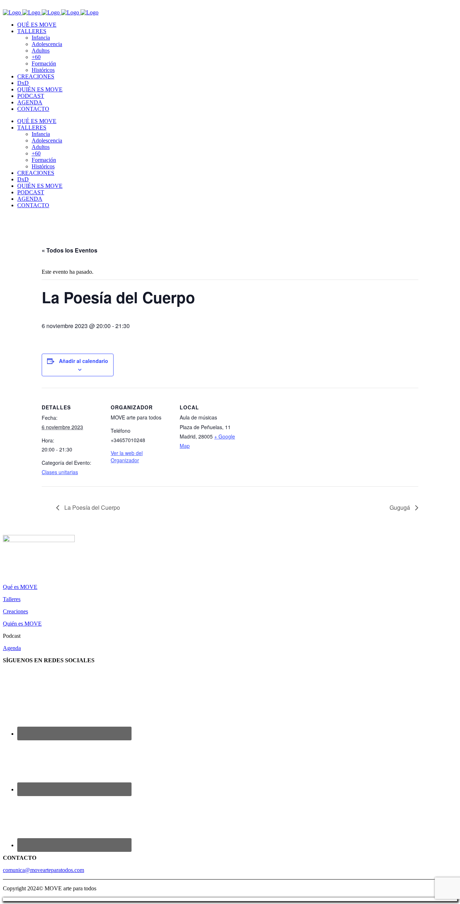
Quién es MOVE (22, 624)
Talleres (11, 599)
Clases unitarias (60, 472)
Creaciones (15, 611)
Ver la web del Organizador (127, 456)
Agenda (12, 648)
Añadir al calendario (83, 360)
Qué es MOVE (20, 587)
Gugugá (400, 507)
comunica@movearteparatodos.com (43, 870)
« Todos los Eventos (69, 250)
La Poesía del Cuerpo (91, 507)
